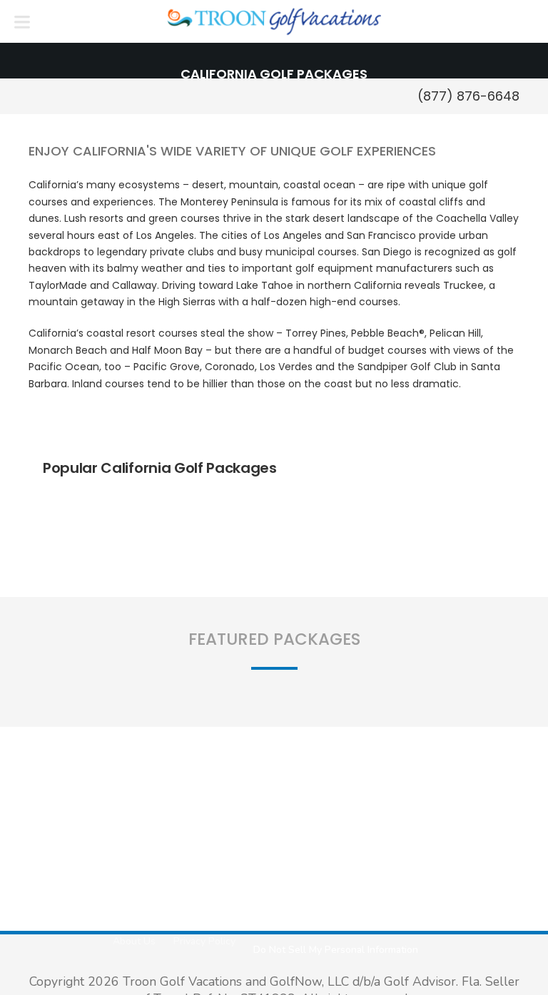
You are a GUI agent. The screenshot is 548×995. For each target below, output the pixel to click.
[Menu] (22, 21)
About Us (134, 941)
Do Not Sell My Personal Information (335, 949)
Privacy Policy (204, 941)
